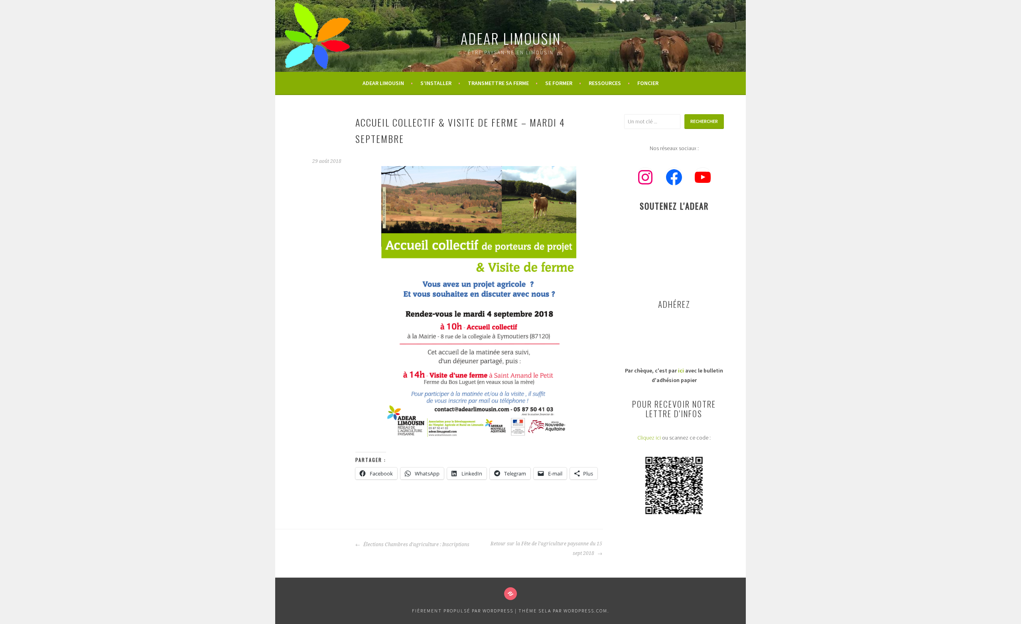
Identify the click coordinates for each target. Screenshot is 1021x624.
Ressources (605, 83)
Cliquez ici (649, 437)
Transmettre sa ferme (498, 83)
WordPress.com (585, 611)
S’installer (435, 83)
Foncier (647, 83)
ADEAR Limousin (511, 38)
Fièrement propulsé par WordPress (462, 611)
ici (681, 370)
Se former (558, 83)
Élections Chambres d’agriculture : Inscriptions (415, 544)
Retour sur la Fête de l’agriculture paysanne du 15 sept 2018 (546, 548)
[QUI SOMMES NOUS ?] (510, 593)
